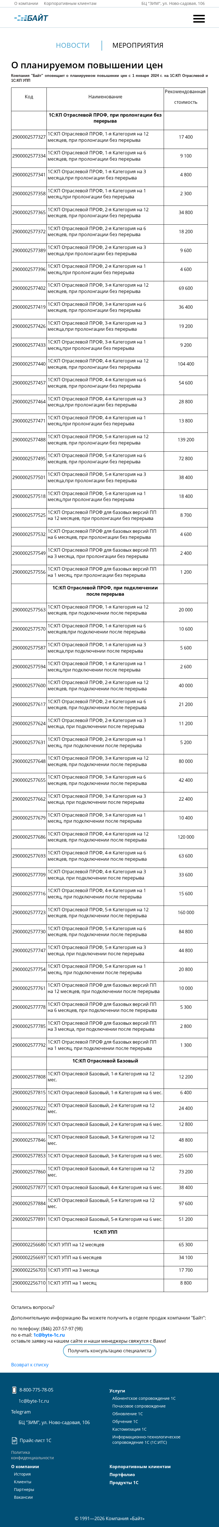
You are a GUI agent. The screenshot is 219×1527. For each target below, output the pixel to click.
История (22, 1474)
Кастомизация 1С (129, 1429)
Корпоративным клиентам (70, 3)
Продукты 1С (124, 1482)
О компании (26, 3)
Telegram (21, 1412)
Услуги (117, 1391)
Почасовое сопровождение (139, 1406)
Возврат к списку (29, 1364)
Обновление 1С (127, 1413)
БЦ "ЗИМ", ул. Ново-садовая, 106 (53, 1422)
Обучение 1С (125, 1421)
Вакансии (23, 1497)
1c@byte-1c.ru (49, 1335)
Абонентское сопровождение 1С (144, 1398)
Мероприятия (137, 45)
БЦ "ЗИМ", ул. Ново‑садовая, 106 (172, 3)
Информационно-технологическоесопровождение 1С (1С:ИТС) (146, 1439)
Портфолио (122, 1474)
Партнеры (24, 1489)
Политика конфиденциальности (32, 1455)
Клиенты (22, 1481)
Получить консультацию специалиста (109, 1350)
